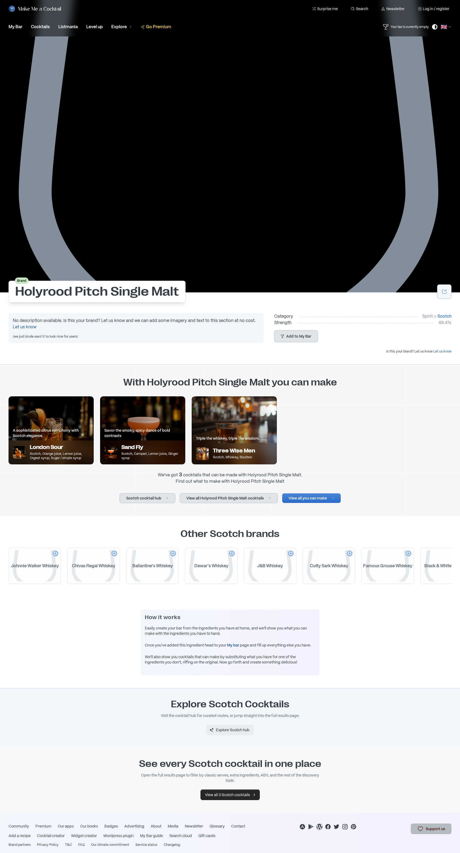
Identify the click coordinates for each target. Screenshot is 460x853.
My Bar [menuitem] (15, 27)
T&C (68, 845)
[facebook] (328, 826)
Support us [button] (435, 828)
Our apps (66, 826)
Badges (111, 826)
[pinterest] (353, 826)
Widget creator (84, 835)
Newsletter (395, 8)
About (156, 826)
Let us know (24, 327)
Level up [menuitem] (94, 27)
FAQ (81, 845)
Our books (89, 826)
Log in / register (436, 8)
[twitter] (336, 826)
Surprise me (327, 8)
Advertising (134, 826)
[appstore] (302, 826)
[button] (296, 336)
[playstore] (311, 826)
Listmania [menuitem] (68, 27)
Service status (146, 845)
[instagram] (345, 826)
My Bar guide (151, 835)
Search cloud (180, 835)
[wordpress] (319, 826)
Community (19, 826)
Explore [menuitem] (119, 27)
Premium (43, 826)
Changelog (172, 845)
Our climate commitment (110, 845)
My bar (233, 645)
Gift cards (206, 835)
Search (362, 8)
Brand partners (20, 845)
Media (173, 826)
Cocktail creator (51, 835)
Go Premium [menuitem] (158, 27)
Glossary (217, 826)
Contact (238, 826)
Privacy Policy (48, 845)
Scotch (444, 316)
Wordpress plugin (118, 835)
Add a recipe (20, 835)
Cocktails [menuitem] (40, 27)
